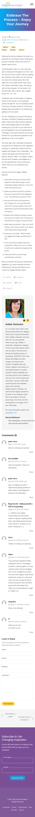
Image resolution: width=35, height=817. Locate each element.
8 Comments (10, 42)
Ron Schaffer (13, 459)
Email (4, 658)
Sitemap (14, 810)
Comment (6, 675)
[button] (31, 4)
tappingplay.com (11, 413)
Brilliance (26, 40)
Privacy (14, 807)
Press (30, 807)
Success (21, 50)
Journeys (12, 50)
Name (4, 649)
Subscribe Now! (17, 778)
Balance (5, 47)
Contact (21, 810)
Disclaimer (6, 807)
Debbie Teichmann (12, 40)
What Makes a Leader (8, 715)
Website (4, 667)
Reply (31, 452)
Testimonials (22, 807)
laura (10, 537)
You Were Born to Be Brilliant (24, 718)
